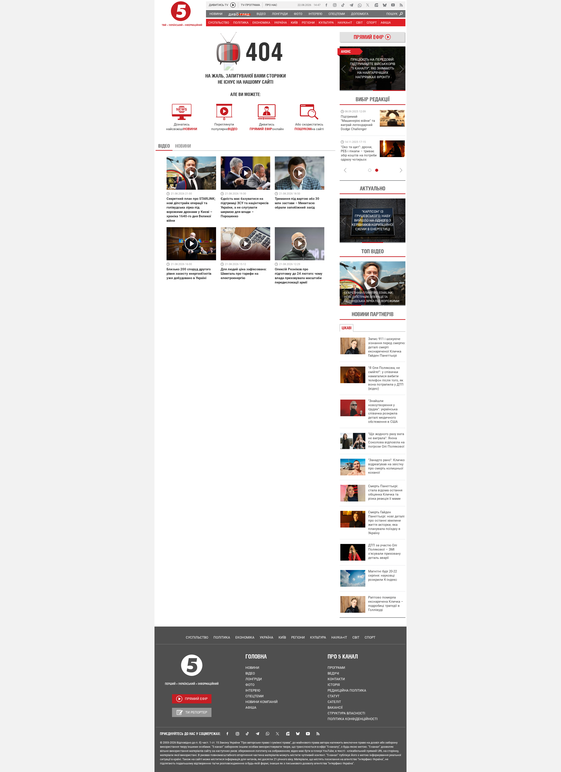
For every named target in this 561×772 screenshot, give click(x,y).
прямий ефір (261, 129)
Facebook (227, 733)
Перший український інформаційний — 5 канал (181, 14)
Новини (252, 668)
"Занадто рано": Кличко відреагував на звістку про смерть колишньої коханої (386, 466)
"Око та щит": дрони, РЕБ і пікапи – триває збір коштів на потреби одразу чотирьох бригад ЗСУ (359, 155)
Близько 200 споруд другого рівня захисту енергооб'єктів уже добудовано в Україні (189, 273)
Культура (318, 637)
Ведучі (333, 673)
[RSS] (401, 5)
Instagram (237, 733)
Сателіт (334, 702)
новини (190, 129)
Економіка (244, 637)
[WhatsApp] (359, 5)
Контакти (336, 679)
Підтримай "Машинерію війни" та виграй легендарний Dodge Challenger (358, 123)
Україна (266, 637)
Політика (221, 637)
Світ (355, 637)
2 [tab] (389, 90)
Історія (334, 685)
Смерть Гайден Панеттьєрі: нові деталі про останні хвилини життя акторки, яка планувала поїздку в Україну (386, 522)
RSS (318, 733)
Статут (333, 696)
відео (232, 129)
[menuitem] (215, 14)
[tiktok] (343, 5)
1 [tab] (356, 90)
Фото (249, 685)
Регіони (298, 637)
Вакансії (335, 708)
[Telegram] (351, 5)
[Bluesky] (384, 5)
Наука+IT (339, 637)
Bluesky (298, 733)
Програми (336, 668)
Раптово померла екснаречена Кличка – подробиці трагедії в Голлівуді (385, 603)
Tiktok (247, 733)
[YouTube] (393, 5)
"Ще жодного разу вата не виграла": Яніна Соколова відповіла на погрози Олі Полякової (386, 440)
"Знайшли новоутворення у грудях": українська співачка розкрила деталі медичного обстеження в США (383, 411)
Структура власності (346, 713)
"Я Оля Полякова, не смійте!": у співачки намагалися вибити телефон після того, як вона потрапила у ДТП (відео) (385, 378)
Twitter (277, 733)
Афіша (250, 708)
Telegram (257, 733)
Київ (282, 637)
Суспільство (197, 637)
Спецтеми (254, 696)
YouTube (308, 733)
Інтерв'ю (252, 690)
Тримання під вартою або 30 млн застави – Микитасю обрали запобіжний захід (297, 203)
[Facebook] (326, 5)
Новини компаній (261, 702)
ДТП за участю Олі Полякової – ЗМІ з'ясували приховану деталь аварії (384, 551)
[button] (309, 112)
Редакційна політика (347, 690)
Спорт (370, 637)
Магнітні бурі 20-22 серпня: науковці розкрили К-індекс (382, 575)
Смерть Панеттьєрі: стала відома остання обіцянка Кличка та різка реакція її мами (385, 492)
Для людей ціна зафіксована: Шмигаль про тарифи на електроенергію (243, 273)
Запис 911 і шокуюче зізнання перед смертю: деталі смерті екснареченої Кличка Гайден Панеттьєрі (386, 347)
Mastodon (287, 733)
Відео (250, 673)
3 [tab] (394, 242)
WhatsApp (267, 733)
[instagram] (334, 5)
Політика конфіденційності (353, 719)
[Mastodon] (376, 5)
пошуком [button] (303, 129)
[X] (368, 5)
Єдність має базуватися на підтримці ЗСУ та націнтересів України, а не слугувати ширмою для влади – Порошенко (244, 207)
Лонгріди (253, 679)
